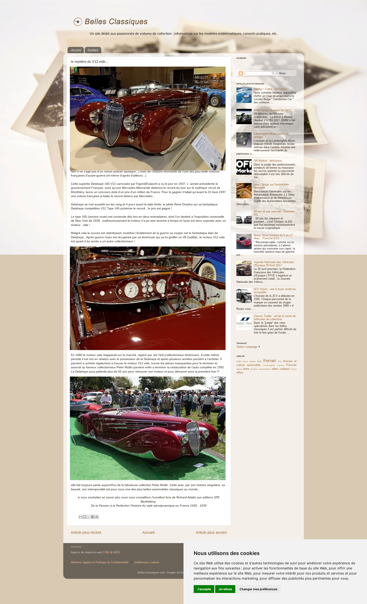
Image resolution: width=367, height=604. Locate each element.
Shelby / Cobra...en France (270, 89)
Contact (93, 50)
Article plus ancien (211, 532)
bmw (246, 368)
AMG (238, 361)
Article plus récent (86, 532)
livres (294, 369)
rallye (239, 372)
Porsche (291, 365)
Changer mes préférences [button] (258, 589)
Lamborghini (269, 365)
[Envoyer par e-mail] (81, 517)
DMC (259, 361)
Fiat (280, 361)
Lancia (280, 365)
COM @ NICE (111, 552)
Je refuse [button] (225, 589)
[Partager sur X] (89, 517)
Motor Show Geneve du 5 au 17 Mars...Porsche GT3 (273, 237)
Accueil (76, 50)
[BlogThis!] (85, 517)
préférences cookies (146, 562)
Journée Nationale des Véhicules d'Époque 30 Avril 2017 (274, 264)
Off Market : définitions (268, 160)
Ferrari (269, 360)
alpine (239, 369)
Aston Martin (249, 361)
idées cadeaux (281, 368)
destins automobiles (261, 369)
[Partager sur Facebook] (93, 517)
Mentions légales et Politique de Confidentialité (99, 562)
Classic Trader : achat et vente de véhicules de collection (275, 318)
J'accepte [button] (204, 589)
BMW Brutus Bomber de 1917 (272, 110)
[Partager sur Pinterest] (97, 517)
